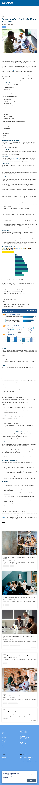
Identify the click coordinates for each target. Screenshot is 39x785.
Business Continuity (6, 645)
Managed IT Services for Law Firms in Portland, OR (28, 761)
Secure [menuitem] (3, 734)
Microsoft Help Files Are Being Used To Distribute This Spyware (16, 711)
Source (3, 277)
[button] (37, 2)
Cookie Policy (32, 776)
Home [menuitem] (3, 730)
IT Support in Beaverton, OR (25, 759)
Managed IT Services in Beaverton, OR (26, 757)
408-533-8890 (25, 733)
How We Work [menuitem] (4, 737)
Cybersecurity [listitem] (5, 663)
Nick (2, 24)
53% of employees (5, 212)
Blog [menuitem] (2, 745)
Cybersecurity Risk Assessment (14, 645)
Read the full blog (33, 647)
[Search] (35, 3)
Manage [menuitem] (3, 733)
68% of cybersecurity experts (9, 70)
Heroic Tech (4, 517)
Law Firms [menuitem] (3, 741)
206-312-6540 (25, 743)
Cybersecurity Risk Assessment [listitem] (13, 703)
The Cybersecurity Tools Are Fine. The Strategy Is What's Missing (16, 695)
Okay (31, 780)
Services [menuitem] (3, 732)
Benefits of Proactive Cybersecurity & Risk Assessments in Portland (17, 655)
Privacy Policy (27, 776)
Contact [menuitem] (3, 749)
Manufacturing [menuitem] (4, 740)
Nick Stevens (4, 560)
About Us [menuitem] (3, 747)
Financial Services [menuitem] (4, 742)
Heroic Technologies (6, 657)
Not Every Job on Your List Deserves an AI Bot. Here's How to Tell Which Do (19, 597)
